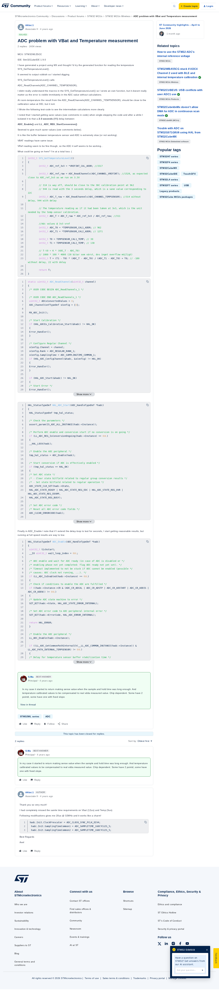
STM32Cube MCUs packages (176, 197)
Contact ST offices (80, 901)
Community (76, 920)
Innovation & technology (27, 929)
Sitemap (127, 909)
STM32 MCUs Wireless (117, 16)
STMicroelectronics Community (32, 16)
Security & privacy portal (171, 929)
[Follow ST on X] (159, 944)
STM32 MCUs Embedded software (174, 141)
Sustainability (21, 920)
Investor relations (23, 912)
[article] (84, 765)
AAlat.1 (29, 25)
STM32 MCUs (94, 16)
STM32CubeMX (168, 168)
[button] (189, 6)
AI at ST (74, 945)
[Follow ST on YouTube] (187, 944)
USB (186, 185)
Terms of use (92, 978)
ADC (47, 716)
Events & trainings (79, 937)
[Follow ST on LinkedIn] (166, 944)
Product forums (76, 16)
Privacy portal (157, 978)
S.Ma (31, 677)
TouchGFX (189, 173)
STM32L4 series (169, 179)
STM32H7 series (169, 156)
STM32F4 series (169, 162)
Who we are (20, 904)
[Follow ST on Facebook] (180, 944)
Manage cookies (177, 978)
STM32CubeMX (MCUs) (169, 120)
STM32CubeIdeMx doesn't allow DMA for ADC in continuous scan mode (178, 111)
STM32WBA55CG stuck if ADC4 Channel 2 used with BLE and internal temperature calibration (177, 73)
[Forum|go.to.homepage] (16, 6)
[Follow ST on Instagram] (173, 944)
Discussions (58, 16)
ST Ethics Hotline (167, 912)
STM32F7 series (169, 185)
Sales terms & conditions (116, 978)
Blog (16, 953)
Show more (82, 394)
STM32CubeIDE (168, 173)
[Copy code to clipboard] (147, 158)
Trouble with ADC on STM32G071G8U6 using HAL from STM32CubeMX (179, 132)
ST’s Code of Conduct (170, 920)
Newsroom (75, 928)
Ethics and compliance (170, 904)
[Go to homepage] (35, 882)
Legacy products (169, 191)
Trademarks (139, 978)
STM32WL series (29, 716)
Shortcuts (128, 901)
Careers (18, 937)
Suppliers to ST (22, 945)
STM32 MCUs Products (169, 99)
